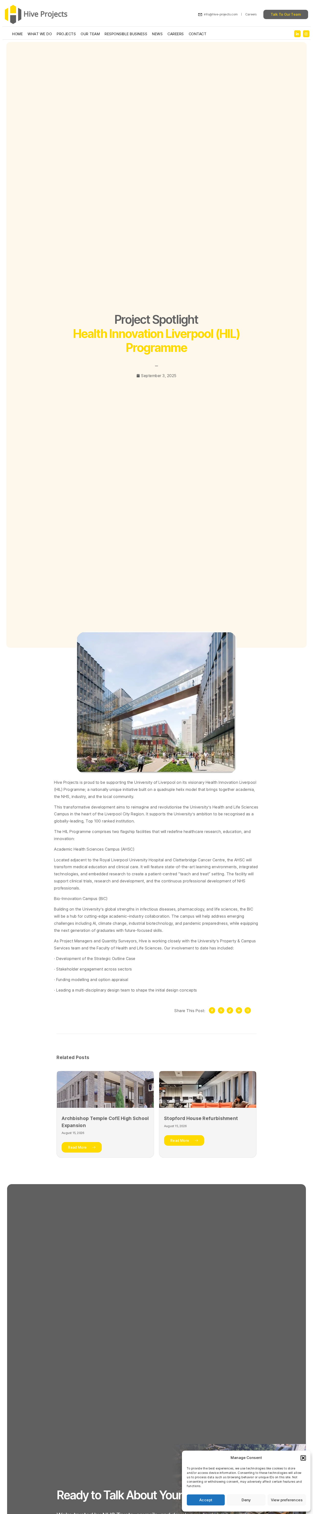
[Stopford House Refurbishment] (207, 1089)
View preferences (286, 1500)
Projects (66, 34)
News (157, 34)
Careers (176, 34)
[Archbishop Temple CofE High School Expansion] (105, 1089)
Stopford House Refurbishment (201, 1118)
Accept (205, 1500)
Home (17, 34)
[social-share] (297, 33)
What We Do (40, 34)
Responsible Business (126, 34)
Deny (246, 1500)
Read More (77, 1147)
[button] (303, 1458)
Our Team (90, 34)
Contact (198, 34)
